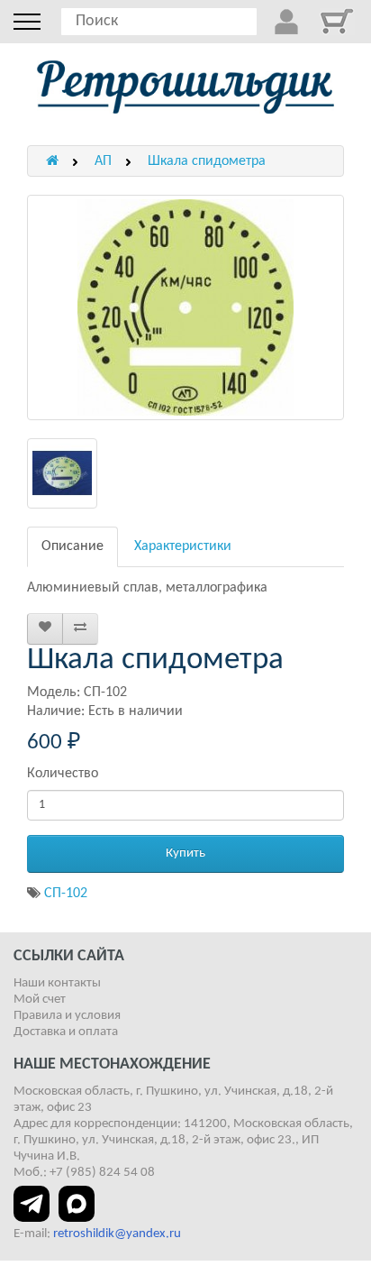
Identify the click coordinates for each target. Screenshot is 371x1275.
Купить (185, 853)
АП (103, 161)
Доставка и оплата (66, 1032)
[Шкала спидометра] (185, 307)
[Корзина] (336, 21)
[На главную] (185, 87)
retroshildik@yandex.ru (117, 1234)
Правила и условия (67, 1016)
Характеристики (182, 546)
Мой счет (40, 999)
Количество (62, 773)
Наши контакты (57, 983)
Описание (72, 546)
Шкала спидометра (207, 161)
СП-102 (65, 893)
